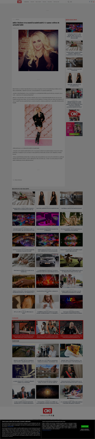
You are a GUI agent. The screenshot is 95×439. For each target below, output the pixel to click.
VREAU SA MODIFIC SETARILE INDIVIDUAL (85, 430)
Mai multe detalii (10, 426)
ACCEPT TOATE (85, 426)
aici (39, 432)
